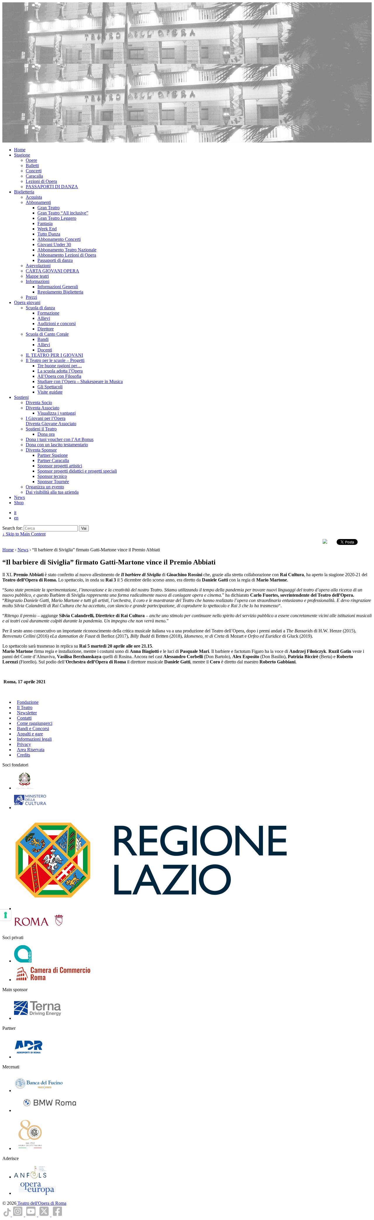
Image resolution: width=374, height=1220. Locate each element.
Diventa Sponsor (41, 449)
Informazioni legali (34, 739)
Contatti (24, 717)
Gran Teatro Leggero (56, 218)
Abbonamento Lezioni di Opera (66, 255)
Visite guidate (50, 391)
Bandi (43, 339)
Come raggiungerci (34, 723)
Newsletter (27, 712)
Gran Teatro (48, 207)
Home (19, 149)
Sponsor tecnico (52, 476)
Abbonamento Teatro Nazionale (66, 249)
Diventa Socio (39, 402)
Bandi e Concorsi (33, 728)
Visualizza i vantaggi (56, 413)
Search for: (12, 528)
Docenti (44, 349)
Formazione (48, 312)
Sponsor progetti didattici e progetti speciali (77, 471)
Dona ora (46, 434)
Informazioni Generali (57, 286)
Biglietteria (24, 191)
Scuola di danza (40, 307)
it (15, 512)
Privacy (24, 744)
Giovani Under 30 (54, 244)
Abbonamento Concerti (59, 239)
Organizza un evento (45, 486)
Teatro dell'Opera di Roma (41, 1203)
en (16, 517)
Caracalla (34, 176)
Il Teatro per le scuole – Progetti (55, 360)
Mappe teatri (37, 276)
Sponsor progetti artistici (59, 465)
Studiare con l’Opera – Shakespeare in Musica (80, 381)
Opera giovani (27, 302)
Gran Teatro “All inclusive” (62, 212)
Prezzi (31, 297)
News (19, 497)
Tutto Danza (48, 233)
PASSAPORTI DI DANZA (52, 186)
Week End (47, 228)
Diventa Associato (42, 407)
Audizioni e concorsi (56, 323)
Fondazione (28, 702)
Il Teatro (24, 707)
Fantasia (45, 223)
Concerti (33, 170)
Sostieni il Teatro (41, 428)
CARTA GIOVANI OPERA (52, 270)
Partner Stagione (52, 455)
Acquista (34, 197)
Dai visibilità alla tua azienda (52, 492)
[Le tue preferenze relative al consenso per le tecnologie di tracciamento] (5, 915)
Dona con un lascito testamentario (57, 444)
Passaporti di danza (55, 260)
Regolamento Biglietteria (60, 291)
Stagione (22, 154)
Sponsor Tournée (53, 481)
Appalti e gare (30, 733)
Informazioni (37, 281)
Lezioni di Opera (41, 181)
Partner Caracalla (53, 460)
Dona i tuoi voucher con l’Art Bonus (60, 439)
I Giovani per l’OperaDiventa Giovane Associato (51, 421)
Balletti (32, 165)
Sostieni (21, 397)
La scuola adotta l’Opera (60, 370)
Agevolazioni (38, 265)
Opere (31, 160)
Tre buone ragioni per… (59, 365)
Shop (19, 502)
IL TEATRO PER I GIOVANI (54, 355)
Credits (23, 754)
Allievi (43, 318)
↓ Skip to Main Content (24, 533)
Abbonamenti (38, 202)
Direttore (45, 328)
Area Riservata (30, 749)
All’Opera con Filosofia (59, 376)
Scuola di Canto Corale (47, 334)
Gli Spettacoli (50, 386)
